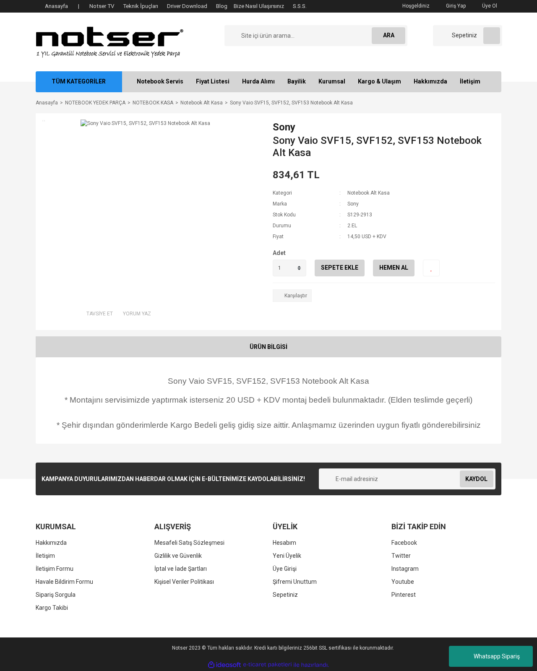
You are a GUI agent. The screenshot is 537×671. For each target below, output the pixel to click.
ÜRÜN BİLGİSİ (268, 346)
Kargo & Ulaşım (379, 81)
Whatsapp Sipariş (497, 656)
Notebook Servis (160, 81)
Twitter (401, 555)
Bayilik (296, 81)
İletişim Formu (54, 568)
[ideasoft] (224, 665)
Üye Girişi (285, 568)
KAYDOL (476, 479)
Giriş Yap (455, 6)
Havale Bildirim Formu (64, 581)
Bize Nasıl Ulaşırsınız (259, 6)
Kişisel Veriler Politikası (184, 581)
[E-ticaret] (267, 664)
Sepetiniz (285, 594)
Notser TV (101, 6)
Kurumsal (331, 81)
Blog (221, 6)
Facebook (404, 542)
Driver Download (187, 6)
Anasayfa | (62, 6)
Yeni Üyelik (287, 555)
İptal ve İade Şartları (180, 568)
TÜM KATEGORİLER (79, 81)
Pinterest (403, 594)
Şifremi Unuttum (295, 581)
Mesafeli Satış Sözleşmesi (189, 542)
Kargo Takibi (52, 607)
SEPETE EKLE (339, 267)
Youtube (402, 581)
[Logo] (109, 41)
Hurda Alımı (258, 81)
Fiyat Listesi (212, 81)
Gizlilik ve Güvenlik (178, 555)
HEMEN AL (393, 267)
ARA (388, 35)
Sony (284, 127)
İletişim (470, 81)
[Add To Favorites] (431, 268)
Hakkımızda (430, 81)
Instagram (405, 568)
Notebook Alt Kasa (368, 193)
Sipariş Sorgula (56, 594)
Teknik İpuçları (140, 6)
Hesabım (284, 542)
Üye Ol (489, 6)
